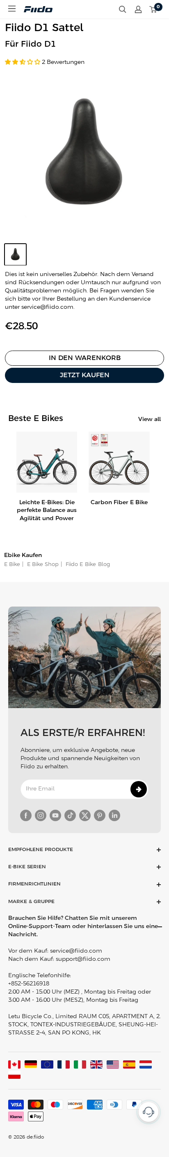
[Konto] (138, 9)
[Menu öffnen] (12, 8)
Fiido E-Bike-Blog (87, 564)
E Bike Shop (42, 564)
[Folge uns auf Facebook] (26, 815)
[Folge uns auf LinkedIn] (114, 815)
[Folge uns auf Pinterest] (99, 815)
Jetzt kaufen (85, 375)
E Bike (12, 564)
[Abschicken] (138, 789)
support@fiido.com (83, 959)
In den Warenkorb (85, 358)
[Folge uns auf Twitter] (85, 815)
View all (149, 419)
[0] (153, 9)
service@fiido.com (76, 951)
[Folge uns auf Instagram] (40, 815)
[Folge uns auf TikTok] (70, 815)
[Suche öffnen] (122, 9)
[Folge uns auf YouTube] (55, 815)
